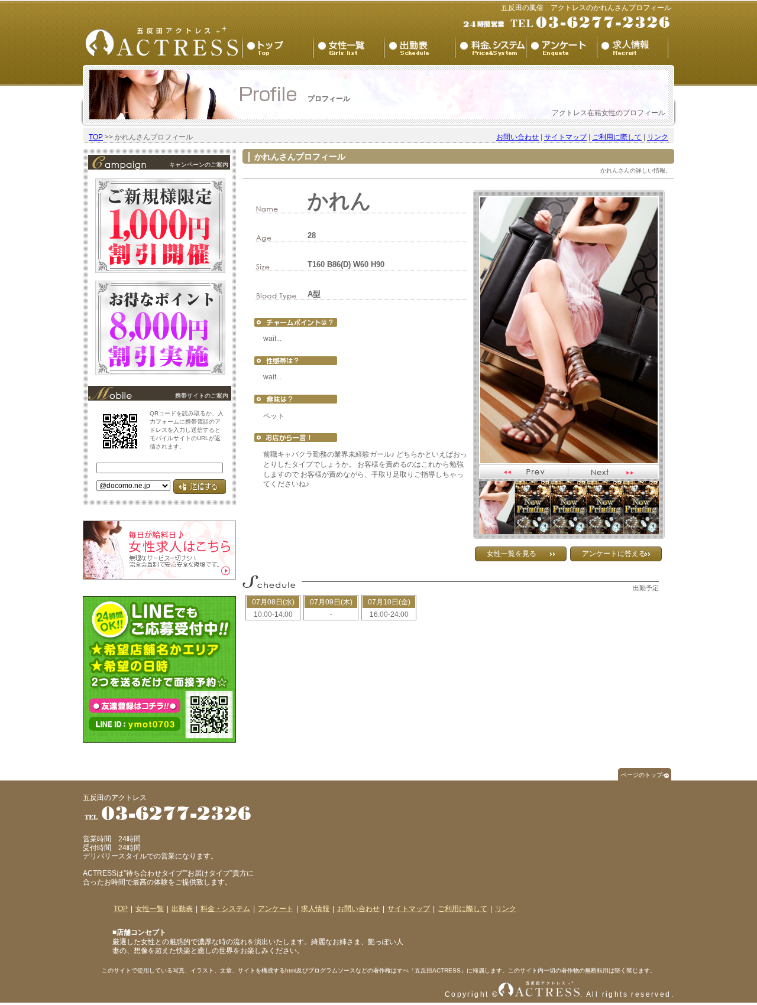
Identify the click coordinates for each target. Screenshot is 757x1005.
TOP (96, 137)
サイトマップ (565, 137)
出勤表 (182, 909)
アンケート (275, 909)
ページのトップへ (644, 775)
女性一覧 (149, 909)
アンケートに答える (614, 553)
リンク (657, 137)
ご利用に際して (617, 137)
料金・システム (225, 909)
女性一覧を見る (511, 553)
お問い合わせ (517, 137)
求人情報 (315, 909)
